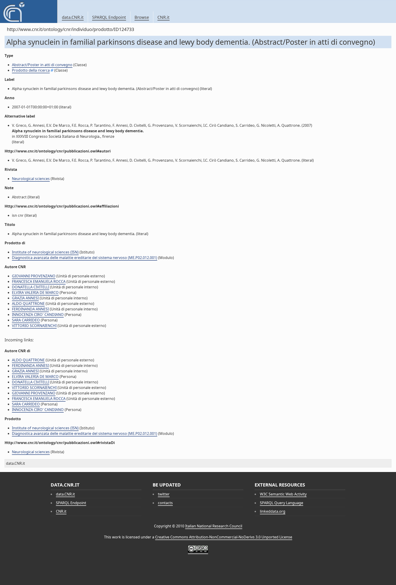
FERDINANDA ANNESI (30, 309)
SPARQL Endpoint (109, 17)
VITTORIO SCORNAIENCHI (34, 325)
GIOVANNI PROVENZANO (33, 275)
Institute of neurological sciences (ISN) (45, 252)
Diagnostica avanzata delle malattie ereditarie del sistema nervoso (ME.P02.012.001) (84, 257)
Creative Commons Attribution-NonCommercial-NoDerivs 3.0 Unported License (223, 537)
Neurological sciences (31, 178)
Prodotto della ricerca (31, 70)
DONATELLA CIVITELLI (30, 287)
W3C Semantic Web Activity (283, 494)
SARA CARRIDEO (26, 320)
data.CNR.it (73, 17)
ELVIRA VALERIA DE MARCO (35, 292)
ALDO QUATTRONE (28, 303)
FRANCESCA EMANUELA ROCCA (39, 281)
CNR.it (163, 17)
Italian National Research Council (213, 526)
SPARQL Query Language (281, 502)
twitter (164, 494)
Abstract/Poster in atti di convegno (42, 64)
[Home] (28, 11)
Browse (142, 17)
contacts (165, 502)
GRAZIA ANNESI (25, 298)
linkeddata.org (272, 511)
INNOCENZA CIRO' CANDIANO (38, 314)
